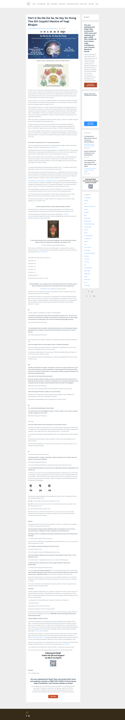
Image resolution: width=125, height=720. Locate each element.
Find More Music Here (90, 123)
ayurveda (86, 212)
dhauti (86, 230)
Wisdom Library (47, 288)
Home (34, 4)
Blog (48, 4)
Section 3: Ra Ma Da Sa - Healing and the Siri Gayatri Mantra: (90, 153)
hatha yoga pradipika (89, 253)
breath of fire (87, 221)
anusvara (71, 211)
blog (34, 90)
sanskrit (56, 28)
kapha (85, 276)
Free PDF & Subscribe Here (90, 85)
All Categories (87, 197)
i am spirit (86, 259)
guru (85, 244)
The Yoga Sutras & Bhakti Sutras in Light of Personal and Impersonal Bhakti (90, 139)
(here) (40, 549)
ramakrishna (87, 145)
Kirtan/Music (54, 4)
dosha (85, 232)
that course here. (65, 644)
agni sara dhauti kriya (89, 206)
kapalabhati (87, 273)
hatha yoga (87, 250)
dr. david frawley (32, 28)
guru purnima (87, 247)
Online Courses (83, 4)
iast (38, 28)
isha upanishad (88, 267)
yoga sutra (92, 145)
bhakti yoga (86, 144)
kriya (85, 282)
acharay (86, 200)
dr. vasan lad (87, 238)
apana (85, 209)
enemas (86, 241)
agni (85, 203)
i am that (86, 262)
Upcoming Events (41, 4)
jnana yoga (87, 270)
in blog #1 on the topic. (42, 252)
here (58, 650)
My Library (91, 4)
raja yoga (92, 144)
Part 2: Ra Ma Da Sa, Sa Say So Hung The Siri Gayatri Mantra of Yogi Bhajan (90, 163)
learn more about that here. (37, 637)
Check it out (38, 631)
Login (97, 4)
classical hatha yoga (89, 224)
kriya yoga (86, 285)
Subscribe (53, 696)
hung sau (86, 256)
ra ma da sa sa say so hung (46, 28)
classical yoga (87, 227)
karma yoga (87, 279)
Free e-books (62, 4)
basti (85, 215)
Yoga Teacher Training (72, 4)
